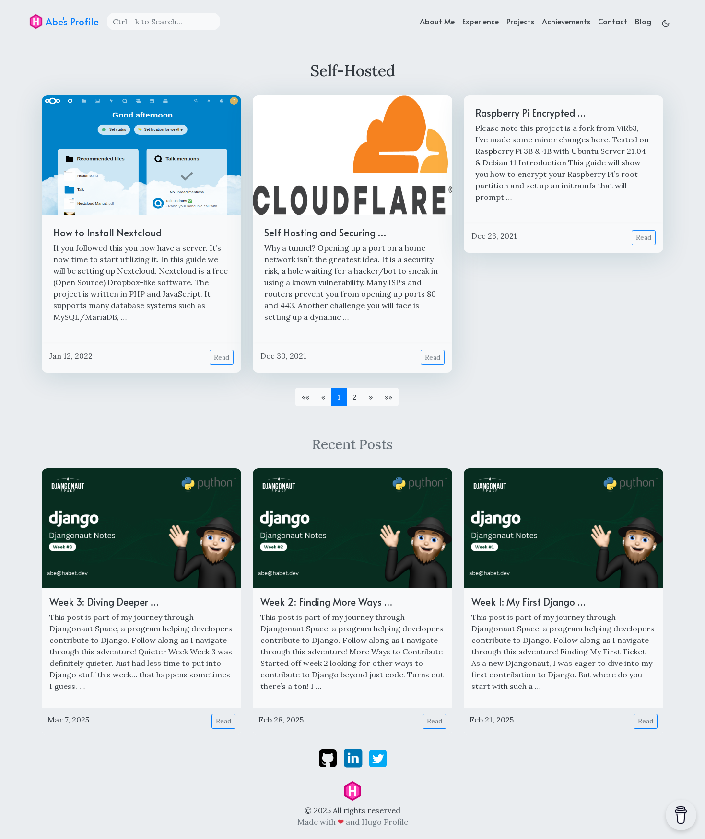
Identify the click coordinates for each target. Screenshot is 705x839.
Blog (643, 21)
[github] (328, 757)
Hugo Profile (385, 822)
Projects (520, 21)
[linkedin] (354, 757)
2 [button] (354, 397)
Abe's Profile (71, 21)
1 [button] (339, 397)
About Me (437, 21)
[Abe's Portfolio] (352, 790)
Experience (480, 21)
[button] (371, 397)
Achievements (566, 21)
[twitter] (377, 757)
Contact (612, 21)
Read (221, 357)
